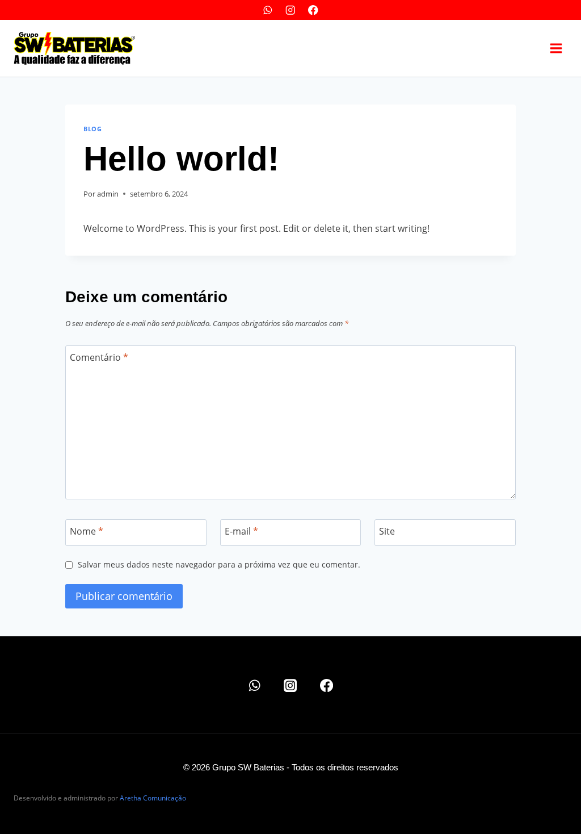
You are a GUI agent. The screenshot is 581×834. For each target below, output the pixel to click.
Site (387, 531)
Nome (86, 531)
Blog (92, 128)
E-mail (241, 531)
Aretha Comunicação (153, 798)
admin (108, 194)
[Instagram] (291, 10)
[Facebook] (313, 10)
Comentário (99, 358)
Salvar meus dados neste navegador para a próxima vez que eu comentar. (219, 565)
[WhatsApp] (267, 10)
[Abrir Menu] (555, 48)
